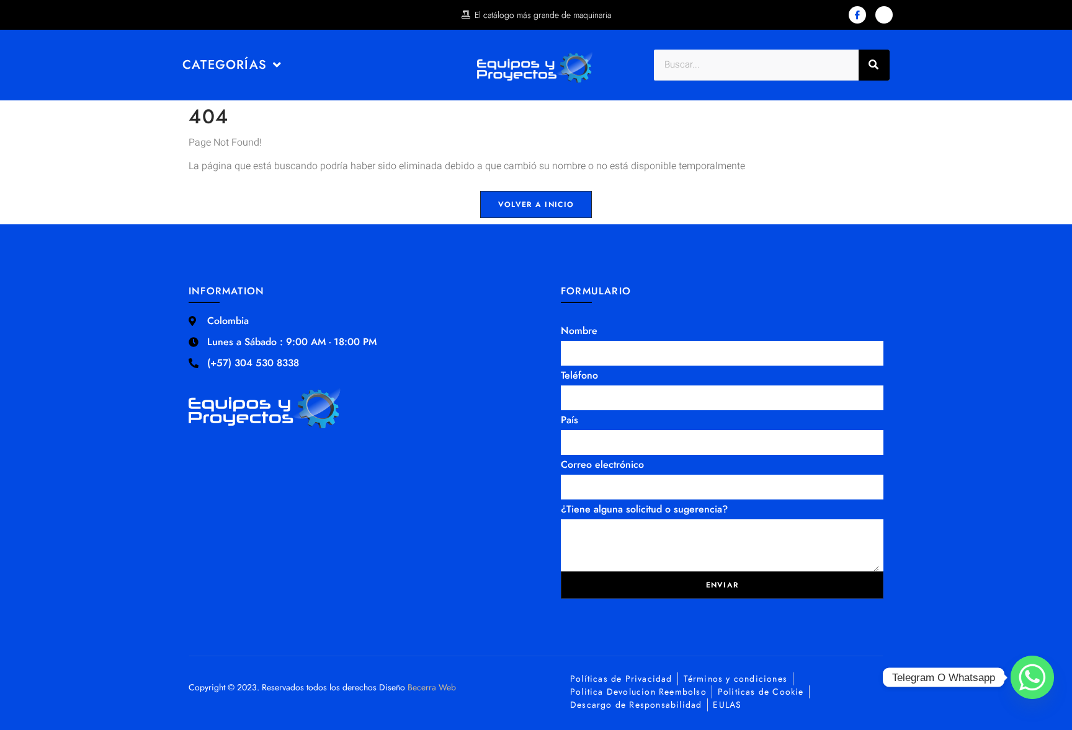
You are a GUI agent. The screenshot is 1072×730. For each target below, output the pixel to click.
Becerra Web (432, 687)
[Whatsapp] (1032, 677)
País (569, 420)
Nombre (579, 330)
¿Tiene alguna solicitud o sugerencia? (644, 509)
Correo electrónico (602, 464)
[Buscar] (874, 65)
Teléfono (579, 375)
